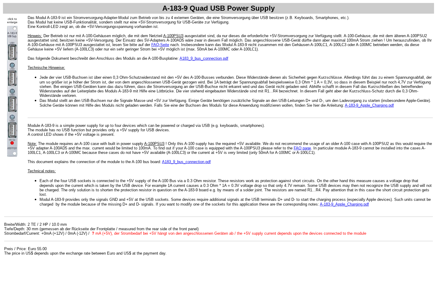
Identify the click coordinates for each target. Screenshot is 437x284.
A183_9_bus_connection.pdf (204, 58)
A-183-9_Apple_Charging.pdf (369, 105)
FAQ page (302, 148)
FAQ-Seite (160, 44)
